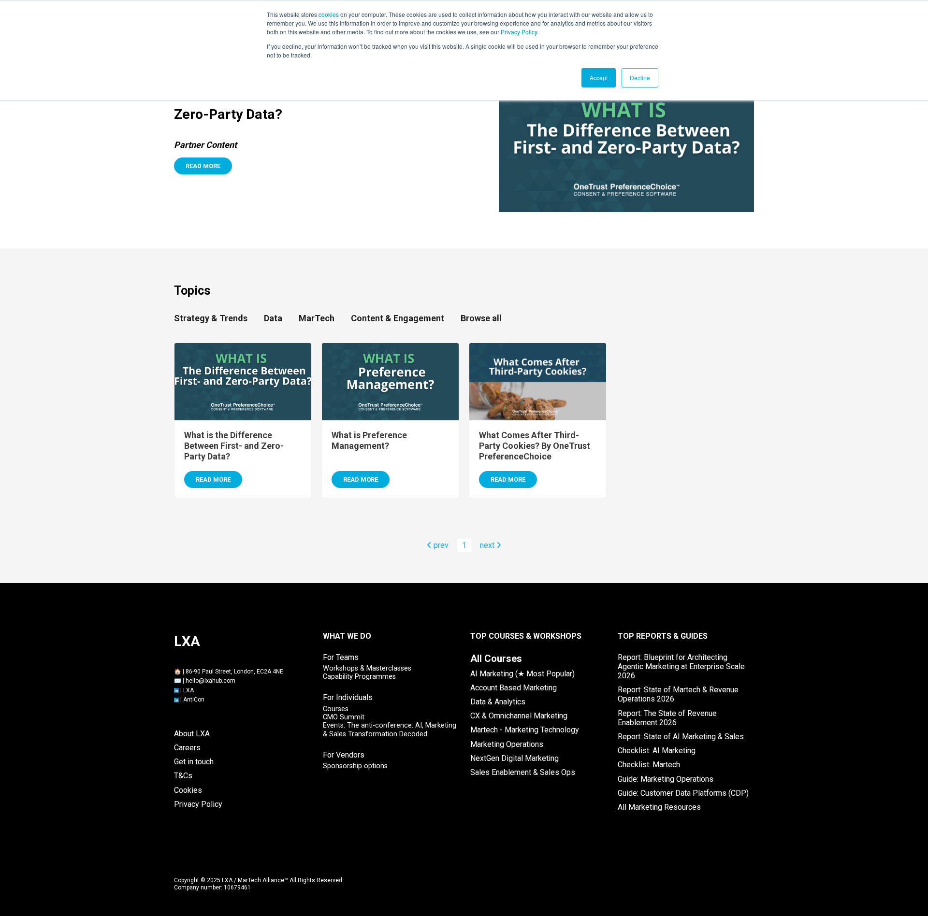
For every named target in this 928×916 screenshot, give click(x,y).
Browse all (481, 318)
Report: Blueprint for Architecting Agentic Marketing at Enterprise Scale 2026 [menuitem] (681, 666)
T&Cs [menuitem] (183, 775)
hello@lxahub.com (210, 680)
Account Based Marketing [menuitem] (513, 687)
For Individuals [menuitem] (348, 697)
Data (273, 318)
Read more (203, 166)
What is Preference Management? (369, 440)
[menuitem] (496, 658)
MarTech (316, 318)
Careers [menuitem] (187, 747)
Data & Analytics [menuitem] (497, 701)
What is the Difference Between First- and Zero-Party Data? (234, 445)
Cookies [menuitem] (188, 790)
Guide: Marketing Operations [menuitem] (665, 779)
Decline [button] (640, 77)
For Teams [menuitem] (341, 657)
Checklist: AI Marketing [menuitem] (657, 750)
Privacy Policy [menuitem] (198, 804)
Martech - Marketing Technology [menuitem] (524, 729)
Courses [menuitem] (335, 709)
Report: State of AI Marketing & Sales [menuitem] (681, 736)
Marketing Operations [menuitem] (506, 744)
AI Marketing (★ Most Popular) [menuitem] (522, 673)
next (488, 545)
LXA (188, 690)
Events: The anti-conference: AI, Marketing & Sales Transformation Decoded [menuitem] (389, 729)
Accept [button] (599, 77)
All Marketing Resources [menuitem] (659, 807)
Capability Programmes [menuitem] (359, 677)
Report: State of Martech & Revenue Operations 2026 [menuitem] (678, 694)
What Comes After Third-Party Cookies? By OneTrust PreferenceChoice (534, 445)
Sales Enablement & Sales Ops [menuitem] (522, 772)
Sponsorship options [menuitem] (355, 766)
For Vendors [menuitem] (343, 754)
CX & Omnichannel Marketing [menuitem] (518, 715)
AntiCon (193, 699)
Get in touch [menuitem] (194, 761)
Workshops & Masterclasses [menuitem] (367, 668)
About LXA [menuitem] (192, 733)
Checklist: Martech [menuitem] (649, 764)
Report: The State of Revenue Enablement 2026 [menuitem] (667, 718)
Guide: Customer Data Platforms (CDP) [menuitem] (683, 793)
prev (440, 545)
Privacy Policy (519, 32)
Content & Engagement (397, 318)
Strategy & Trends (210, 318)
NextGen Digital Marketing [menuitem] (514, 758)
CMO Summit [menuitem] (343, 717)
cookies (329, 14)
